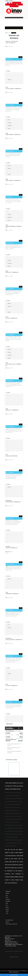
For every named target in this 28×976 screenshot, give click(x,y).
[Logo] (14, 11)
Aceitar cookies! (14, 974)
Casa (7, 895)
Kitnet (7, 903)
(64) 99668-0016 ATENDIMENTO (16, 944)
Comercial (7, 899)
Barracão (7, 893)
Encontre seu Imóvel (14, 28)
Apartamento (8, 891)
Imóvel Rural (8, 901)
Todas (7, 913)
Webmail (7, 922)
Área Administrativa (9, 920)
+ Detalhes (8, 71)
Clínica (7, 897)
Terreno (7, 911)
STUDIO (7, 909)
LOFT (7, 905)
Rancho (7, 907)
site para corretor (15, 956)
